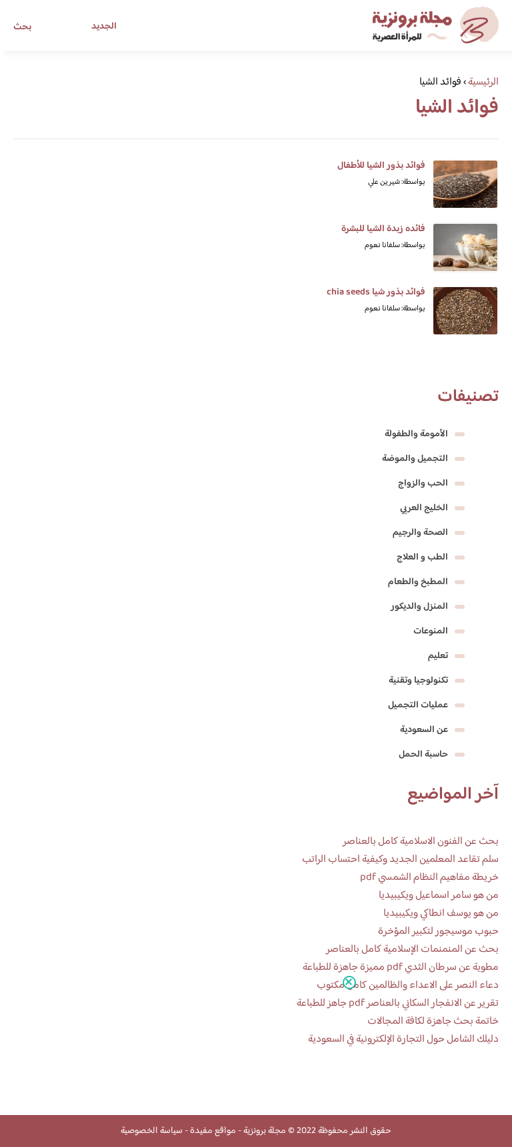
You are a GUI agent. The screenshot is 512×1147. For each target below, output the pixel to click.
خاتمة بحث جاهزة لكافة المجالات (433, 1021)
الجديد (104, 27)
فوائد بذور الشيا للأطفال (381, 166)
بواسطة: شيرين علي (396, 182)
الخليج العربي (424, 508)
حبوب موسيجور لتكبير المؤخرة (438, 932)
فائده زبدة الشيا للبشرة (383, 229)
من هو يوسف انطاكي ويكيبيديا (441, 914)
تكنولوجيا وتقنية (418, 681)
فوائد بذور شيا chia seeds (376, 292)
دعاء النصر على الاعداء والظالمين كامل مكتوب (408, 985)
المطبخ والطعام (418, 582)
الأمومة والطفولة (416, 434)
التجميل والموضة (415, 459)
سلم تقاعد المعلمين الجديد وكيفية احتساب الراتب (400, 860)
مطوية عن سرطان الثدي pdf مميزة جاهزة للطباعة (401, 967)
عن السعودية (424, 730)
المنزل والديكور (419, 607)
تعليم (438, 656)
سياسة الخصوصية (152, 1131)
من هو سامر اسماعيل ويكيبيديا (439, 896)
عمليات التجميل (418, 705)
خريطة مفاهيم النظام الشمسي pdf (429, 878)
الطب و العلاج (422, 558)
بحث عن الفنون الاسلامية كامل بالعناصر (421, 842)
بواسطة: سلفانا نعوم (395, 245)
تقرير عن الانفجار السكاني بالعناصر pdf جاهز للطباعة (398, 1003)
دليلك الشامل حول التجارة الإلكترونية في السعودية (403, 1039)
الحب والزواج (423, 484)
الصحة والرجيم (420, 533)
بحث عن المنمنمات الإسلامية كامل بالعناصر (412, 949)
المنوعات (430, 631)
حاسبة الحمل (423, 755)
